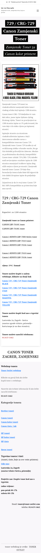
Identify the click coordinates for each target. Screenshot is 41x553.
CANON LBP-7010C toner (13, 224)
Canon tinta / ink (8, 426)
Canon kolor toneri (9, 422)
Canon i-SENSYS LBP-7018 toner (16, 253)
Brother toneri (7, 411)
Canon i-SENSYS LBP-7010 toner (16, 241)
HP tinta (5, 441)
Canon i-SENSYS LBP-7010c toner (17, 245)
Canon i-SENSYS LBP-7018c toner (17, 257)
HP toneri (5, 433)
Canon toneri (7, 418)
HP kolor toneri (8, 437)
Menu (38, 10)
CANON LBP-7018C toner (13, 228)
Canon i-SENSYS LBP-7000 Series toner (19, 237)
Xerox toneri (6, 449)
